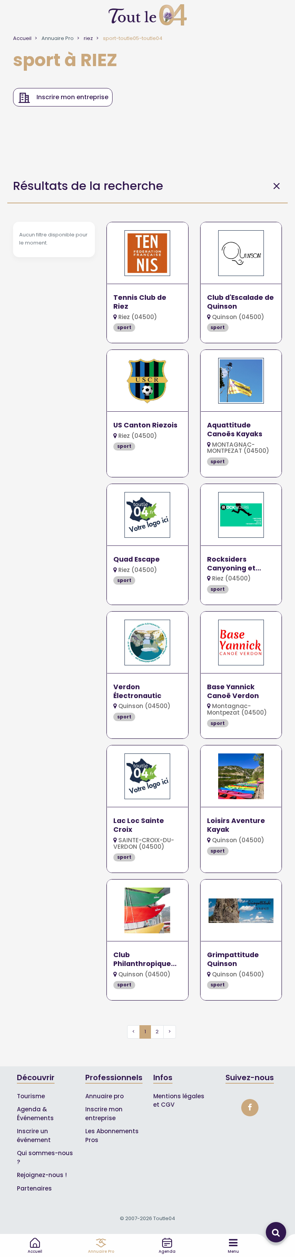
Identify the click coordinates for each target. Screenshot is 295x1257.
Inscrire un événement (34, 1135)
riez (88, 38)
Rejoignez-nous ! (42, 1175)
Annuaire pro (104, 1096)
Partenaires (34, 1188)
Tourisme (31, 1096)
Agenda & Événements (35, 1113)
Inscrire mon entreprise (104, 1113)
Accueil (22, 38)
